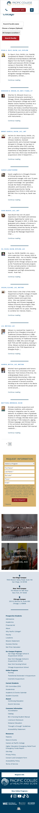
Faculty (8, 635)
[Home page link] (19, 3)
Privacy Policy (11, 754)
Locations (9, 638)
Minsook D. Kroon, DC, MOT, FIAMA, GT (17, 91)
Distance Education (15, 723)
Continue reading (14, 80)
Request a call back (19, 527)
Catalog (10, 714)
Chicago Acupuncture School (18, 667)
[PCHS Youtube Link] (19, 797)
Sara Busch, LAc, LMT (10, 210)
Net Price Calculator (13, 647)
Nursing (11, 672)
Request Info (19, 775)
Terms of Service (12, 764)
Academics (10, 622)
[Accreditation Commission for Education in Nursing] (23, 803)
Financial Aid (19, 562)
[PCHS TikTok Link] (24, 797)
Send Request (19, 500)
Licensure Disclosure (15, 720)
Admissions (19, 556)
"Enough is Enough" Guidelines (19, 726)
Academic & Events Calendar (16, 692)
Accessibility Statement (16, 729)
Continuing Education (15, 701)
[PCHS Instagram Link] (15, 797)
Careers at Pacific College (15, 743)
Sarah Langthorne (9, 170)
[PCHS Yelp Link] (27, 797)
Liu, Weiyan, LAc (8, 326)
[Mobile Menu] (32, 10)
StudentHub (10, 689)
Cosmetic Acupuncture (16, 679)
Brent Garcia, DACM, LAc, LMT (13, 131)
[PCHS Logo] (20, 782)
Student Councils (12, 696)
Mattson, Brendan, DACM (11, 403)
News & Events (11, 740)
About (8, 628)
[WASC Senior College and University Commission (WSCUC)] (10, 803)
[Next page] (10, 444)
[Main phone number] (6, 10)
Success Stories (12, 644)
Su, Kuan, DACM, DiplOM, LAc (13, 249)
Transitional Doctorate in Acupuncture (21, 676)
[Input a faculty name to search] (13, 24)
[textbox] (19, 468)
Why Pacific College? (13, 631)
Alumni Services (14, 704)
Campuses (20, 551)
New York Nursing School (17, 664)
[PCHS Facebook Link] (12, 797)
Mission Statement (13, 641)
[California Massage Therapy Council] (19, 808)
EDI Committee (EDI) (13, 686)
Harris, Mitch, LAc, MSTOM (12, 364)
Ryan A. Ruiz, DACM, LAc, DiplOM (14, 50)
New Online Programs (20, 791)
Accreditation (13, 710)
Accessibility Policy (13, 761)
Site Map (9, 751)
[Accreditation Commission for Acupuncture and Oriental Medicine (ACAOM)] (32, 803)
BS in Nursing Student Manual (19, 717)
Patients (9, 737)
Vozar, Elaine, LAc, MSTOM (12, 287)
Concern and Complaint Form (16, 758)
